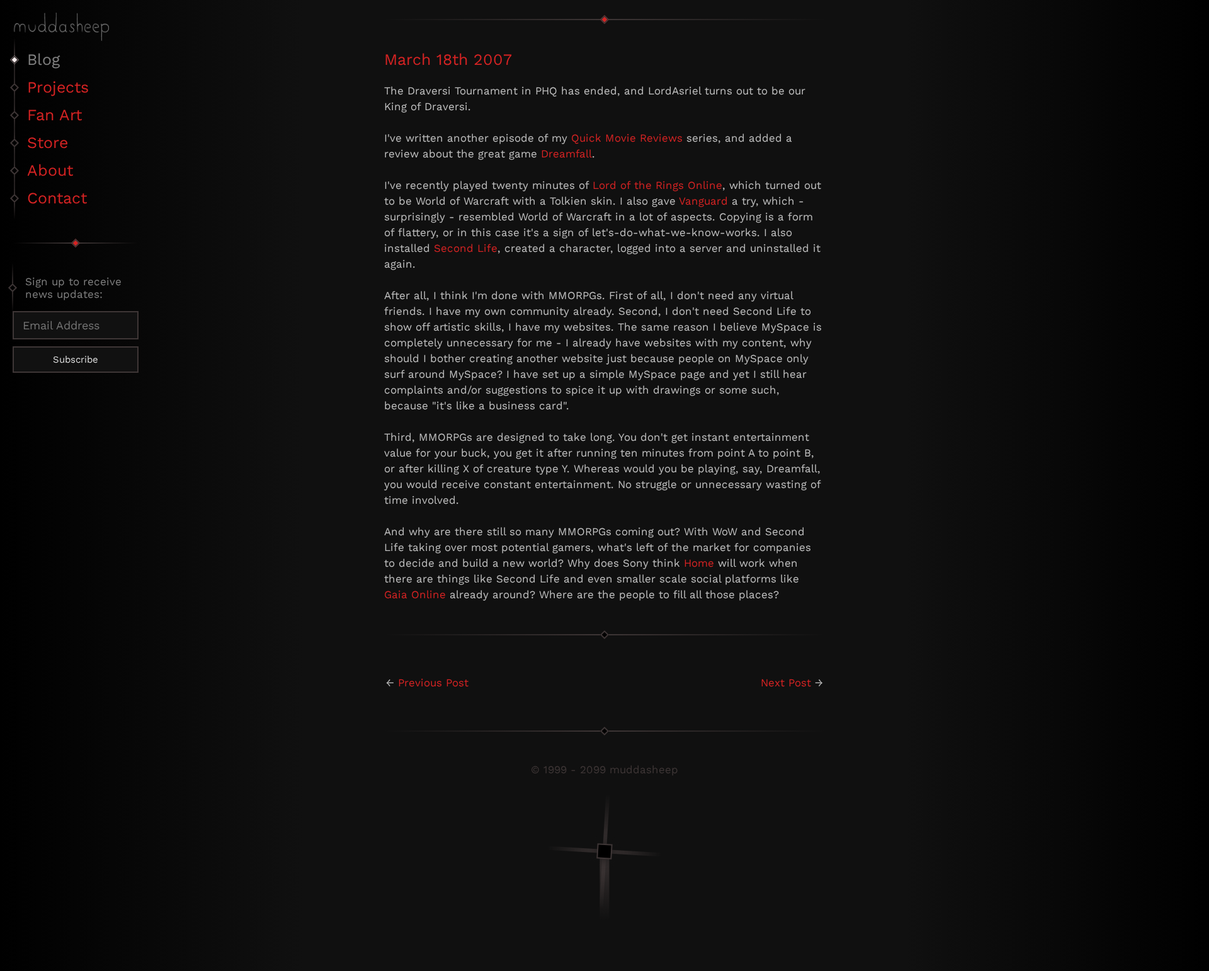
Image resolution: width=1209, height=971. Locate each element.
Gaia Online (415, 594)
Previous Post (433, 682)
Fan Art (54, 115)
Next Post (786, 682)
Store (47, 142)
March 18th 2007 (448, 59)
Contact (57, 198)
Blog (43, 59)
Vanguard (703, 201)
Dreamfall (566, 153)
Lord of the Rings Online (657, 185)
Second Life (465, 248)
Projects (58, 87)
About (50, 170)
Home (699, 563)
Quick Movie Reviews (627, 138)
